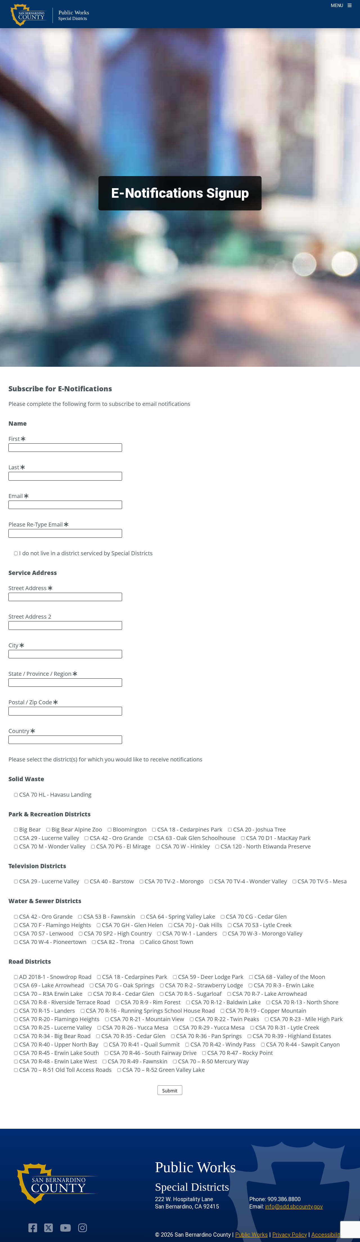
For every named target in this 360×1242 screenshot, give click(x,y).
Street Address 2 (29, 616)
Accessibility (327, 1234)
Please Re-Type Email (36, 524)
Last (14, 467)
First (14, 439)
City (14, 645)
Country (19, 731)
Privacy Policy (289, 1234)
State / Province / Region (40, 673)
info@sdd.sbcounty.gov (294, 1206)
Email (16, 496)
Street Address (28, 588)
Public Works (251, 1234)
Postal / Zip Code (30, 702)
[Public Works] (57, 1184)
